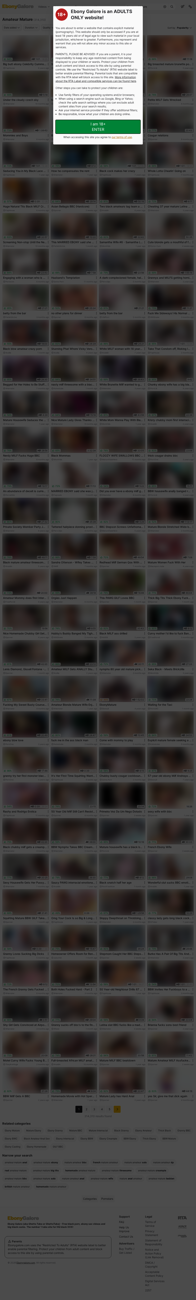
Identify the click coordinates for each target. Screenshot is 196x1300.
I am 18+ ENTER (98, 127)
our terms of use (122, 137)
